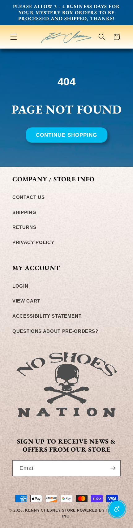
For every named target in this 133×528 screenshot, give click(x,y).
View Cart (26, 300)
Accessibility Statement (46, 316)
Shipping (24, 212)
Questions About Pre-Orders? (55, 331)
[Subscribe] (112, 468)
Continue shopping (66, 135)
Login (20, 286)
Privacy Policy (33, 242)
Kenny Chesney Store (50, 510)
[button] (13, 36)
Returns (24, 227)
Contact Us (28, 197)
